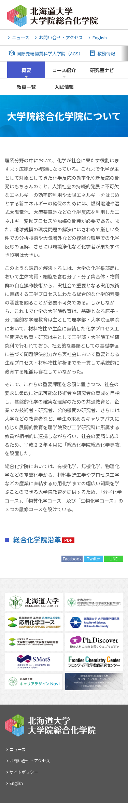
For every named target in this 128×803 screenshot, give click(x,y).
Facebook (72, 558)
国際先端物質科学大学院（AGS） (50, 53)
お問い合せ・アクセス (61, 37)
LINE (114, 558)
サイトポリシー (24, 772)
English (100, 37)
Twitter (93, 558)
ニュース (20, 37)
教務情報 (106, 53)
